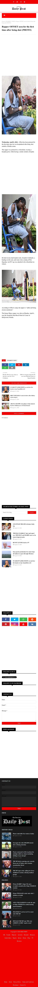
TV (32, 938)
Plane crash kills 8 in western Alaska (23, 834)
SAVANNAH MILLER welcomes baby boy (23, 525)
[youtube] (23, 624)
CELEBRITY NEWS (10, 21)
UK (4, 935)
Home (3, 21)
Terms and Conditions (28, 982)
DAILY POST (24, 931)
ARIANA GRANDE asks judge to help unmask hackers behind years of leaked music (22, 404)
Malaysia (32, 935)
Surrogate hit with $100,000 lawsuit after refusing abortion (23, 844)
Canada (8, 935)
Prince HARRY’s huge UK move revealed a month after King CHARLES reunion (24, 886)
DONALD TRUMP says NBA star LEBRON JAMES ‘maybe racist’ (22, 922)
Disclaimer (15, 985)
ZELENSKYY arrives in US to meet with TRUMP (23, 913)
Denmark (26, 935)
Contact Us (23, 985)
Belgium (14, 935)
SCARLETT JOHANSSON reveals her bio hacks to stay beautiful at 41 (21, 388)
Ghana (24, 938)
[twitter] (17, 2)
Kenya (19, 938)
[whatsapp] (23, 619)
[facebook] (14, 2)
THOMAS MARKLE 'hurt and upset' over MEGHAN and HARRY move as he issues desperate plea (24, 535)
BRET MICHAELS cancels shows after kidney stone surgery (22, 396)
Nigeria (15, 938)
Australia (20, 935)
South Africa (8, 938)
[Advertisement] (19, 55)
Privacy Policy (17, 982)
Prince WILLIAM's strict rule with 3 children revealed (23, 894)
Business (19, 941)
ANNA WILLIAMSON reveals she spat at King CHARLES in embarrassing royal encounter (24, 904)
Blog (29, 938)
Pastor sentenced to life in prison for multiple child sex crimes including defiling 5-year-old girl (23, 854)
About (10, 982)
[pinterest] (24, 2)
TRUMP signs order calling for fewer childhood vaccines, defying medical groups (23, 872)
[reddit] (32, 619)
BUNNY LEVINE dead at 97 (21, 543)
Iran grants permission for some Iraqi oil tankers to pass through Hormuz (23, 553)
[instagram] (21, 2)
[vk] (32, 624)
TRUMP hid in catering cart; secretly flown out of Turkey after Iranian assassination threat (23, 863)
